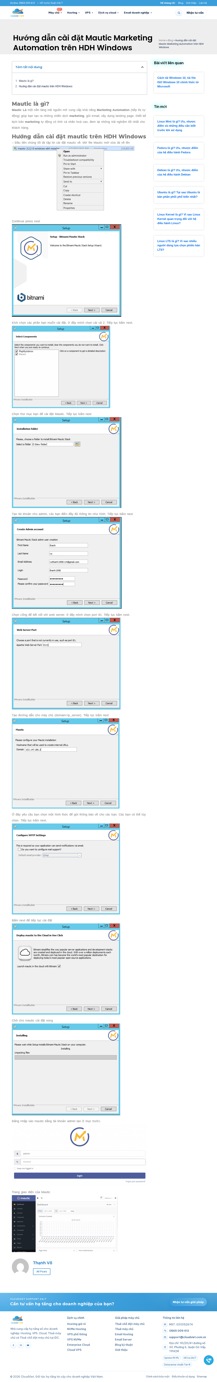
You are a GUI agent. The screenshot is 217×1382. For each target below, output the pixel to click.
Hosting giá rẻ (76, 1324)
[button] (142, 67)
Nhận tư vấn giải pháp (188, 1302)
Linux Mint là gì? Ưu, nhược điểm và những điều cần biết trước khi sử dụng (176, 126)
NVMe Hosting (76, 1329)
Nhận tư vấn (195, 12)
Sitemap (202, 1376)
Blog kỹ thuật (124, 1344)
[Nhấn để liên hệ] (209, 1360)
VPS (88, 12)
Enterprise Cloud (78, 1344)
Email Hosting (124, 1334)
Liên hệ (203, 3)
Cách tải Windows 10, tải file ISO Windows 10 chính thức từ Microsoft (178, 82)
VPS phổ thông (77, 1334)
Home (162, 40)
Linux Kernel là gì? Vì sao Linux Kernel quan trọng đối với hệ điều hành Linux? (178, 219)
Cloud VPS (74, 1350)
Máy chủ (54, 11)
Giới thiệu (191, 3)
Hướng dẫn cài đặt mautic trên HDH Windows (45, 86)
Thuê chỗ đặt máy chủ (130, 1324)
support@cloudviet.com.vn (187, 1337)
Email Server (123, 1339)
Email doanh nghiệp (136, 12)
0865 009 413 (27, 3)
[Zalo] (21, 1345)
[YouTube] (28, 1345)
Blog (180, 3)
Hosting (72, 12)
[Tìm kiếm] (179, 12)
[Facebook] (13, 1345)
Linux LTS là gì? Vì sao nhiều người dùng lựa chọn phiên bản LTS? (178, 245)
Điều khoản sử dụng (183, 1376)
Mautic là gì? (26, 80)
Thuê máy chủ (124, 1329)
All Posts (41, 1271)
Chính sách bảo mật (158, 1376)
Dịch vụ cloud (107, 12)
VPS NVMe (74, 1339)
